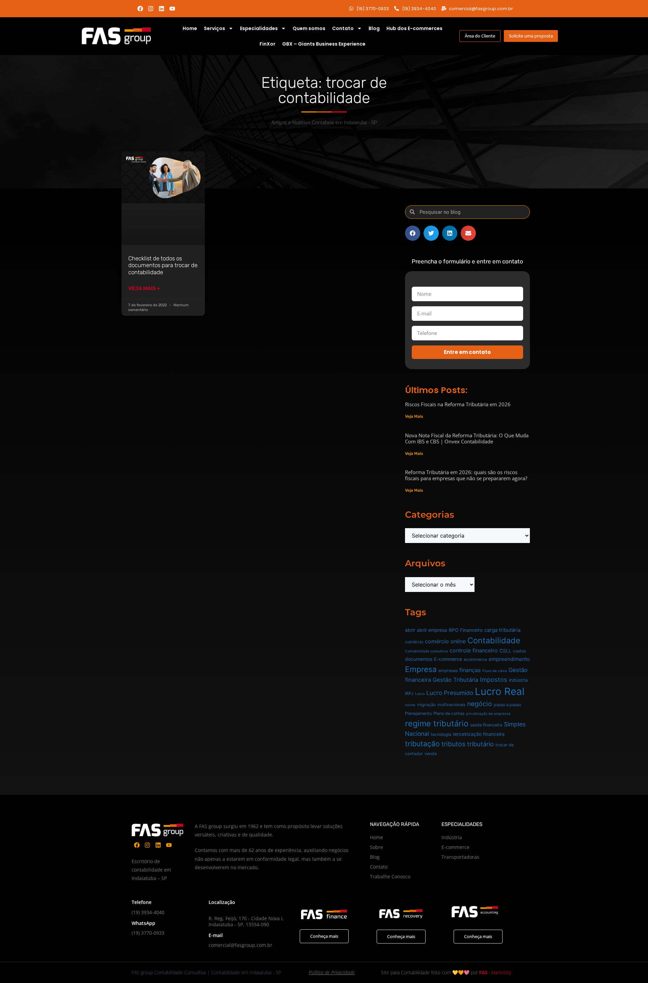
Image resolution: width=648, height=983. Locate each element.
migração (426, 704)
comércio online (445, 641)
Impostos (493, 679)
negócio (479, 704)
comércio (414, 641)
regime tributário (436, 723)
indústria (518, 680)
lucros (410, 705)
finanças (470, 670)
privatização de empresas (488, 714)
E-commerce (448, 659)
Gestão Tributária (455, 679)
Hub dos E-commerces (414, 28)
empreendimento (509, 659)
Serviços (214, 28)
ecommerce (475, 659)
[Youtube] (172, 8)
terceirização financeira (479, 734)
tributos (453, 744)
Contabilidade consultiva (426, 651)
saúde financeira (486, 724)
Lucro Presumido (449, 692)
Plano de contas (448, 713)
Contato (343, 28)
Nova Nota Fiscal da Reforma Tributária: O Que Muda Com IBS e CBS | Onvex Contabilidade (467, 438)
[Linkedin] (161, 8)
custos (519, 650)
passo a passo (507, 704)
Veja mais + (144, 288)
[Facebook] (140, 8)
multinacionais (451, 704)
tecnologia (441, 734)
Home (190, 28)
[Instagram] (151, 8)
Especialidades (259, 28)
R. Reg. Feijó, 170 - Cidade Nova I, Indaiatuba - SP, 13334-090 (246, 921)
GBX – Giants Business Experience (324, 44)
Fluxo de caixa (494, 671)
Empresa (421, 669)
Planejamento (418, 713)
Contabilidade (493, 640)
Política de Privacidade (332, 972)
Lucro (420, 694)
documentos (418, 659)
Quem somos (309, 28)
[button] (412, 233)
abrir (410, 630)
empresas (448, 670)
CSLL (505, 650)
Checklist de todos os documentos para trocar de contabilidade (162, 265)
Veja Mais (414, 416)
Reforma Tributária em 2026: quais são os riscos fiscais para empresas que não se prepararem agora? (466, 475)
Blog (374, 28)
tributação (422, 744)
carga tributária (502, 630)
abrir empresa (432, 630)
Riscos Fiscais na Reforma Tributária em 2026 (458, 404)
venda (431, 753)
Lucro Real (499, 691)
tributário (480, 744)
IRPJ (409, 693)
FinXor (267, 44)
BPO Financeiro (466, 630)
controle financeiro (474, 650)
